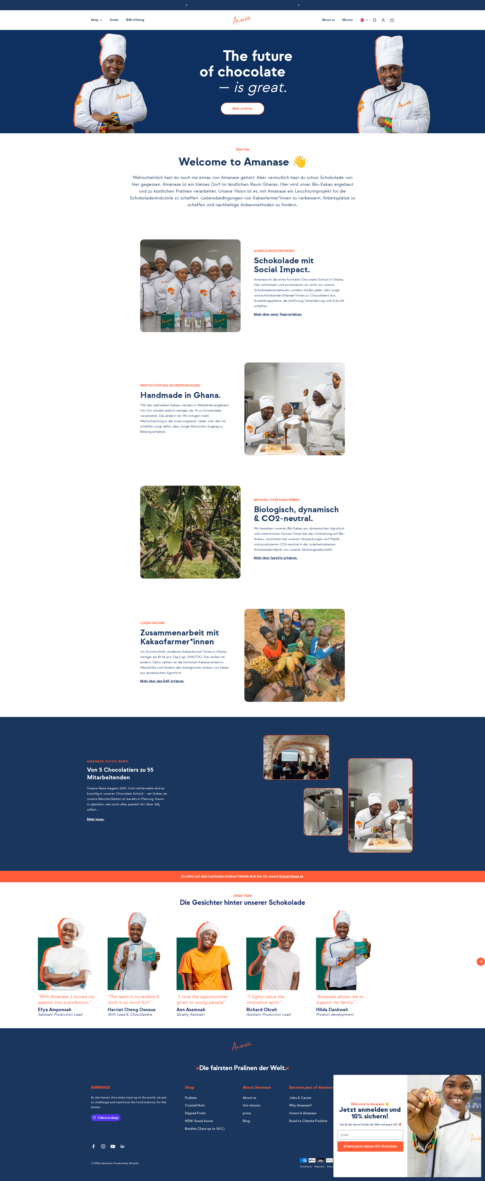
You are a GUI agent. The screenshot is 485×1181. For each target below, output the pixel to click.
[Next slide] (481, 962)
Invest (114, 20)
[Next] (298, 5)
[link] (242, 109)
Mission (347, 20)
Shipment (319, 1166)
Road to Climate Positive (308, 1121)
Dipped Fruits (195, 1113)
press (247, 1113)
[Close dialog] (476, 1079)
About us (328, 20)
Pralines (191, 1098)
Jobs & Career (300, 1098)
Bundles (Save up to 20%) (205, 1129)
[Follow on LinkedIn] (122, 1146)
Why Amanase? (300, 1105)
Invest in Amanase (302, 1113)
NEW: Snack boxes (199, 1121)
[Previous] (186, 5)
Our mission (251, 1105)
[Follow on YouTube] (112, 1146)
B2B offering (135, 20)
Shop (94, 20)
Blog (246, 1121)
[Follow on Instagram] (103, 1146)
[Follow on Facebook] (93, 1146)
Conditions (306, 1166)
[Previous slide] (8, 962)
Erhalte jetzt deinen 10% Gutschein (370, 1146)
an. (301, 876)
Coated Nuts (195, 1105)
